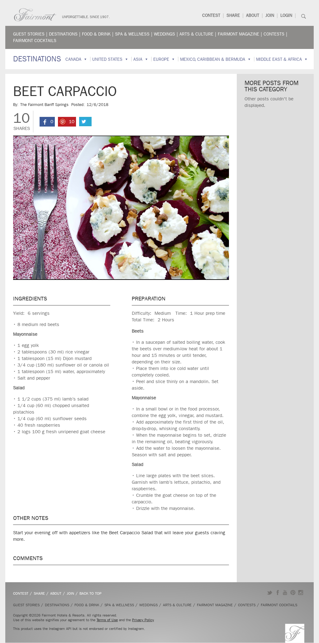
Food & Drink (96, 34)
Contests (274, 34)
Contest (211, 15)
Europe (161, 59)
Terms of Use (107, 620)
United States (107, 59)
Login (286, 15)
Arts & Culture (196, 34)
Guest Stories (29, 34)
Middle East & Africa (279, 59)
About (252, 15)
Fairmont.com (35, 15)
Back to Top (90, 593)
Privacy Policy (143, 620)
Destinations (63, 34)
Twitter (269, 592)
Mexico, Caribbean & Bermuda (212, 59)
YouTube (285, 592)
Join (269, 15)
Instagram (300, 592)
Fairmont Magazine (238, 34)
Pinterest (293, 592)
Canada (73, 59)
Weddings (164, 34)
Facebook (277, 592)
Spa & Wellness (132, 34)
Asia (137, 59)
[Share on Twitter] (85, 121)
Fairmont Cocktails (34, 40)
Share (233, 15)
